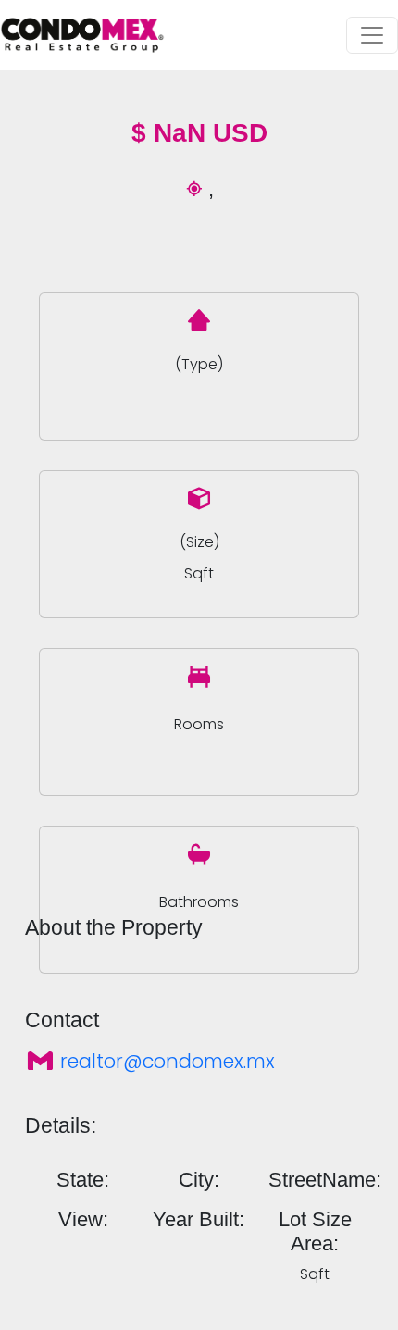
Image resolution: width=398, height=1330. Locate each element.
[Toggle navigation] (372, 35)
